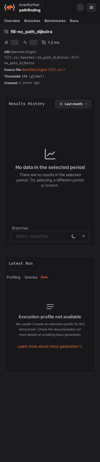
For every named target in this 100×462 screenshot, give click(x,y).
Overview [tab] (12, 21)
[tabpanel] (50, 327)
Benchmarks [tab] (55, 21)
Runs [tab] (74, 21)
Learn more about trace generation (48, 346)
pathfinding (30, 10)
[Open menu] (91, 7)
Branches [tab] (32, 21)
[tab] (13, 277)
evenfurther (29, 4)
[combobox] (16, 236)
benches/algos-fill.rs (42, 70)
